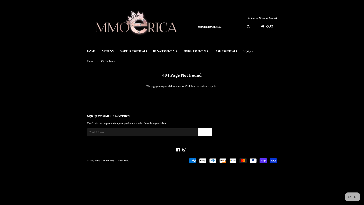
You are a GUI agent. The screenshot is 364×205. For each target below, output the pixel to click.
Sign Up (204, 132)
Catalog (108, 51)
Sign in (251, 17)
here (193, 86)
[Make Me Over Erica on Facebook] (178, 150)
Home (91, 51)
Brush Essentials (196, 51)
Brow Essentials (165, 51)
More (247, 51)
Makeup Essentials (133, 51)
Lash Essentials (225, 51)
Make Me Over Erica (104, 160)
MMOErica (123, 160)
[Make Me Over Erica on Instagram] (184, 150)
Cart (269, 26)
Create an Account (268, 17)
